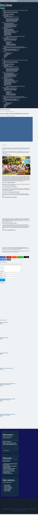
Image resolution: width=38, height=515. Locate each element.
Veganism (8, 115)
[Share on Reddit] (5, 146)
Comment (2, 271)
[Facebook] (16, 501)
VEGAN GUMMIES (8, 487)
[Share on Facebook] (2, 146)
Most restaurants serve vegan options (8, 188)
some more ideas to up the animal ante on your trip (13, 249)
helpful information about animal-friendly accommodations (15, 251)
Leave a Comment (12, 115)
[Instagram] (19, 501)
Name (1, 273)
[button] (2, 8)
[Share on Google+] (3, 146)
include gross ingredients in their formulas (13, 226)
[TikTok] (22, 501)
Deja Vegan (6, 4)
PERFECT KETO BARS (7, 473)
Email (1, 275)
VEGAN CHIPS (7, 489)
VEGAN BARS (7, 485)
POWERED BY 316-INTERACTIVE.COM (19, 510)
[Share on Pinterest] (4, 146)
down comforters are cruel (8, 248)
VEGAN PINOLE (7, 486)
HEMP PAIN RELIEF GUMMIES (9, 468)
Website (1, 277)
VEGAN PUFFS (7, 490)
